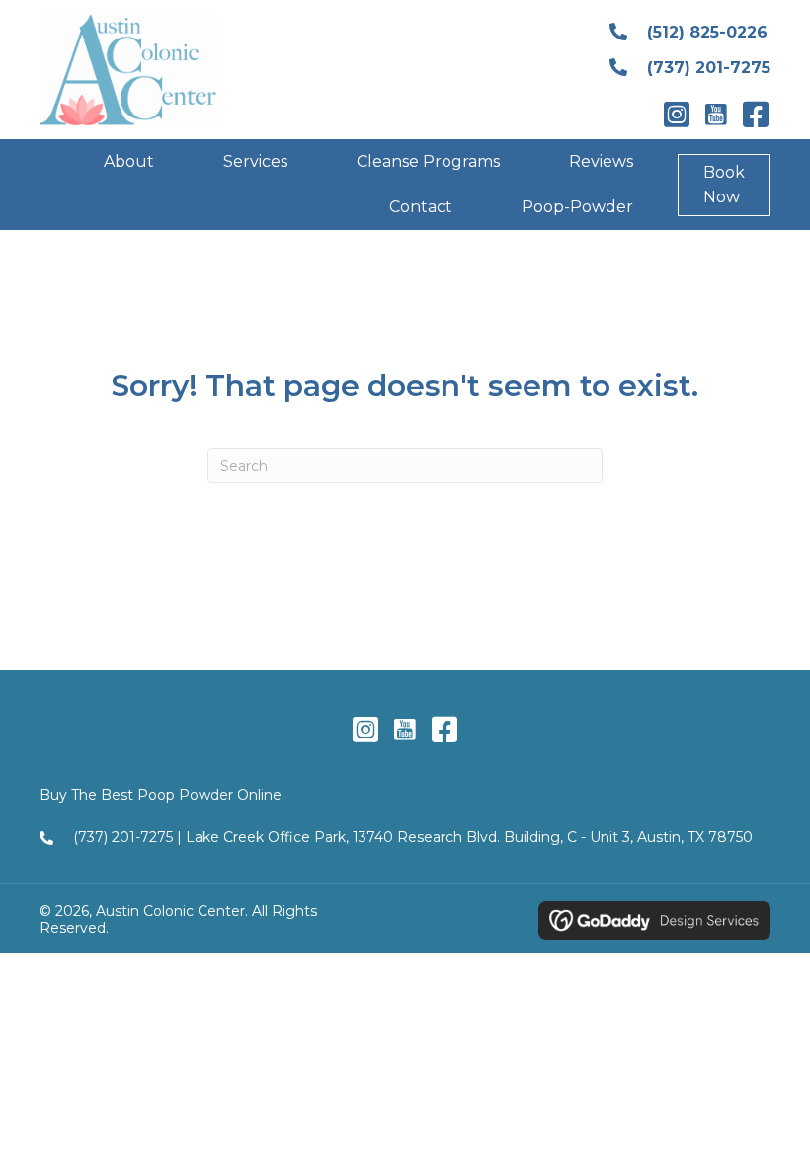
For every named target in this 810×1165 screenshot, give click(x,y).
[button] (676, 114)
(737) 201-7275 (123, 837)
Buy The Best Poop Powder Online (161, 795)
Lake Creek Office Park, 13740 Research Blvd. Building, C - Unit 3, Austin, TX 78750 (469, 837)
